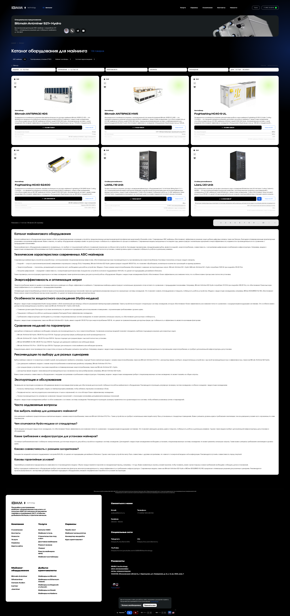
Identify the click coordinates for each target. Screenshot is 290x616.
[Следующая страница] (269, 223)
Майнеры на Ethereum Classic (48, 581)
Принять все (150, 605)
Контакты (221, 7)
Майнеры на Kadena (47, 593)
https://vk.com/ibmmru (147, 542)
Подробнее (154, 601)
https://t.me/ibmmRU (118, 542)
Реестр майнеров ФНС (46, 552)
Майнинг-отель (45, 533)
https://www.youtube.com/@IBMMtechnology (118, 551)
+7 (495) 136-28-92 (145, 513)
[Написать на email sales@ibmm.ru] (83, 30)
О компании (208, 7)
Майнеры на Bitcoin (47, 576)
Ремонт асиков (45, 545)
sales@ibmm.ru (118, 513)
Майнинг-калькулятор (75, 533)
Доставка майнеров (47, 542)
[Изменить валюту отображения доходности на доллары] (173, 612)
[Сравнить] (15, 83)
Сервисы (194, 7)
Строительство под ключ (47, 537)
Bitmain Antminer (19, 576)
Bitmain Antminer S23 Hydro (100, 263)
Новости (233, 7)
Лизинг (41, 548)
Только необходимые (131, 605)
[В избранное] (15, 86)
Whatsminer (17, 579)
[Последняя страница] (274, 223)
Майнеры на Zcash (47, 590)
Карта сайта (17, 546)
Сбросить (263, 65)
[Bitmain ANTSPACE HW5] (148, 91)
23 (263, 222)
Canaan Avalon (18, 583)
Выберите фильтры (273, 65)
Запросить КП (89, 127)
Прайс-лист (70, 530)
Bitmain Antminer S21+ (176, 267)
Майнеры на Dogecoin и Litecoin (48, 586)
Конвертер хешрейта (75, 536)
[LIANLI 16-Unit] (148, 162)
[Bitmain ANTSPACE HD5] (58, 91)
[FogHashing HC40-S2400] (58, 162)
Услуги (183, 7)
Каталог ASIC (44, 530)
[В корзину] (169, 199)
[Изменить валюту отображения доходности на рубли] (169, 612)
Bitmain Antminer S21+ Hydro (38, 23)
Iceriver (14, 586)
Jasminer (15, 589)
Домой (13, 43)
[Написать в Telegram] (77, 30)
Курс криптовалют (74, 539)
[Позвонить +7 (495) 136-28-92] (72, 30)
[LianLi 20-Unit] (237, 162)
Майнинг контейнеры (48, 557)
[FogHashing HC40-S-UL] (237, 91)
